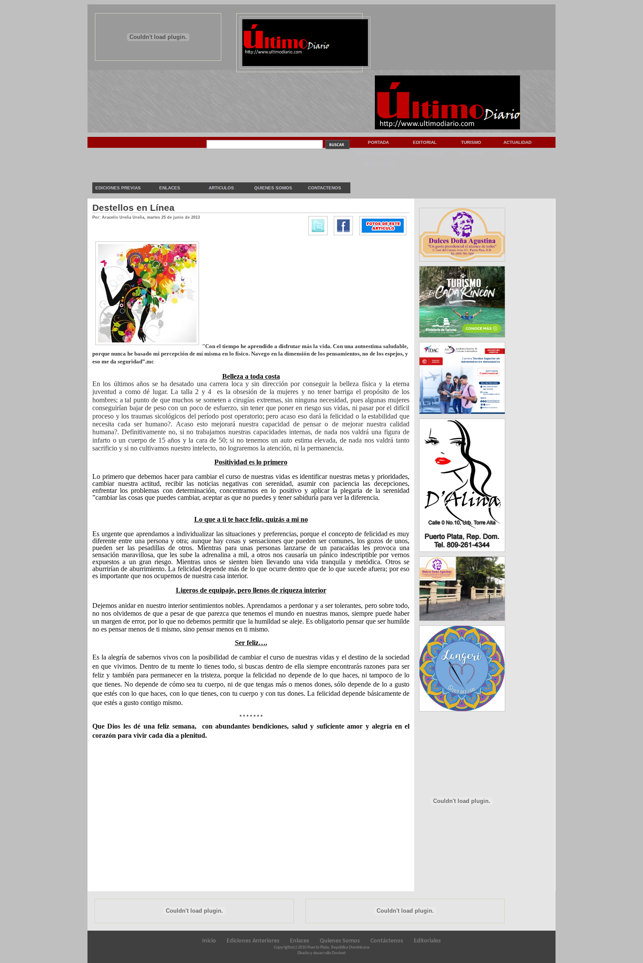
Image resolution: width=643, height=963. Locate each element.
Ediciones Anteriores (253, 941)
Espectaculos (425, 153)
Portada (378, 142)
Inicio (209, 941)
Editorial (425, 142)
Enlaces (169, 187)
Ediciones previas (118, 187)
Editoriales (427, 941)
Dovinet (339, 953)
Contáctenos (386, 941)
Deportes (471, 153)
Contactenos (324, 187)
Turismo (471, 142)
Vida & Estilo (378, 164)
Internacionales (378, 153)
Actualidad (517, 142)
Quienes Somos (273, 187)
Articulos (221, 187)
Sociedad (517, 153)
